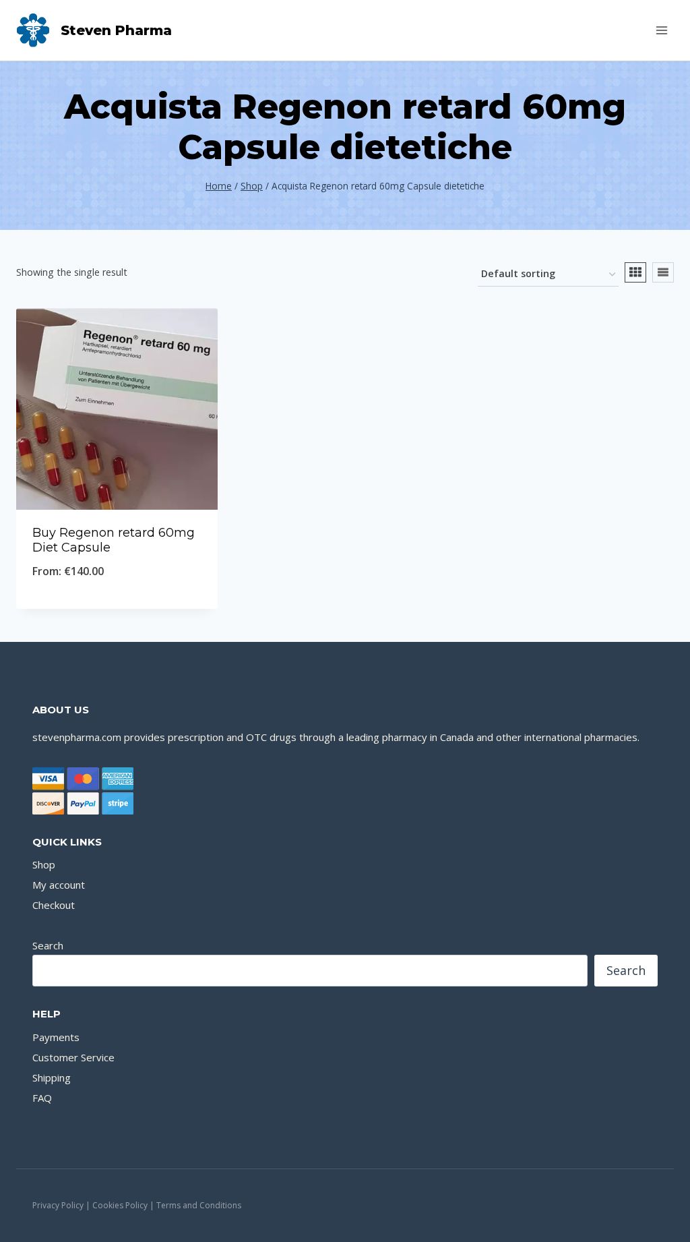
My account (58, 884)
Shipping (51, 1077)
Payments (56, 1037)
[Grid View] (635, 272)
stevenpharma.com (76, 737)
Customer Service (73, 1057)
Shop (43, 864)
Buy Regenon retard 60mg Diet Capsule (113, 540)
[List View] (663, 272)
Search (47, 945)
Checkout (53, 905)
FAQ (42, 1097)
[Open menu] (661, 30)
